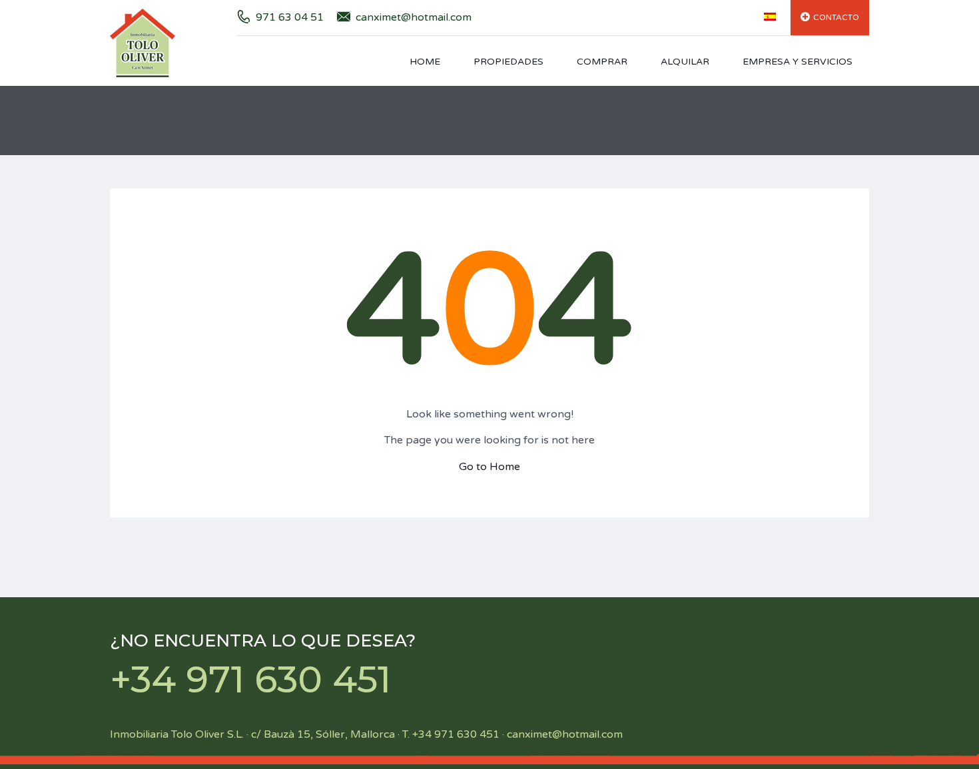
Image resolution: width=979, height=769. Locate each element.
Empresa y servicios (797, 61)
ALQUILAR (685, 61)
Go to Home (489, 466)
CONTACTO (836, 17)
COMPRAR (602, 61)
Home (425, 61)
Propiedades (508, 61)
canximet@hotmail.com (414, 17)
